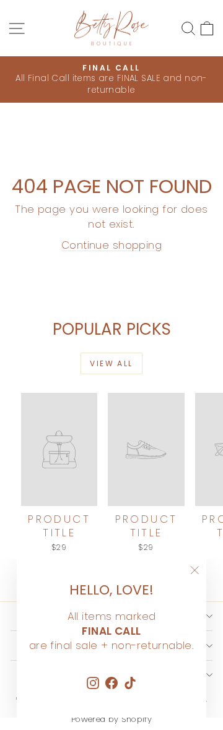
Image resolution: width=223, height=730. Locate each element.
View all (111, 363)
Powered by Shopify (111, 719)
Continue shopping (111, 245)
